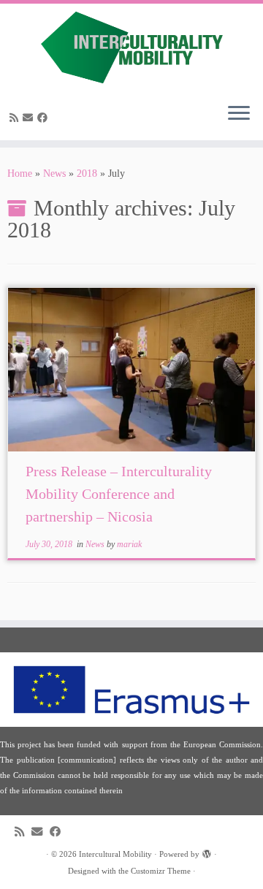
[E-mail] (30, 117)
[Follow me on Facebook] (44, 117)
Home (19, 173)
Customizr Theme (161, 870)
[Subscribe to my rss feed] (16, 117)
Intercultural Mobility (115, 854)
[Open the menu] (239, 114)
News (54, 173)
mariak (129, 544)
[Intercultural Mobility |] (131, 47)
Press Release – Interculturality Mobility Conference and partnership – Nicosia (119, 493)
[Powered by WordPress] (207, 852)
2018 (87, 173)
